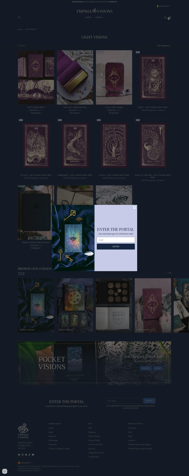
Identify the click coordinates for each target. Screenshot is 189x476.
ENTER (116, 246)
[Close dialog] (134, 208)
